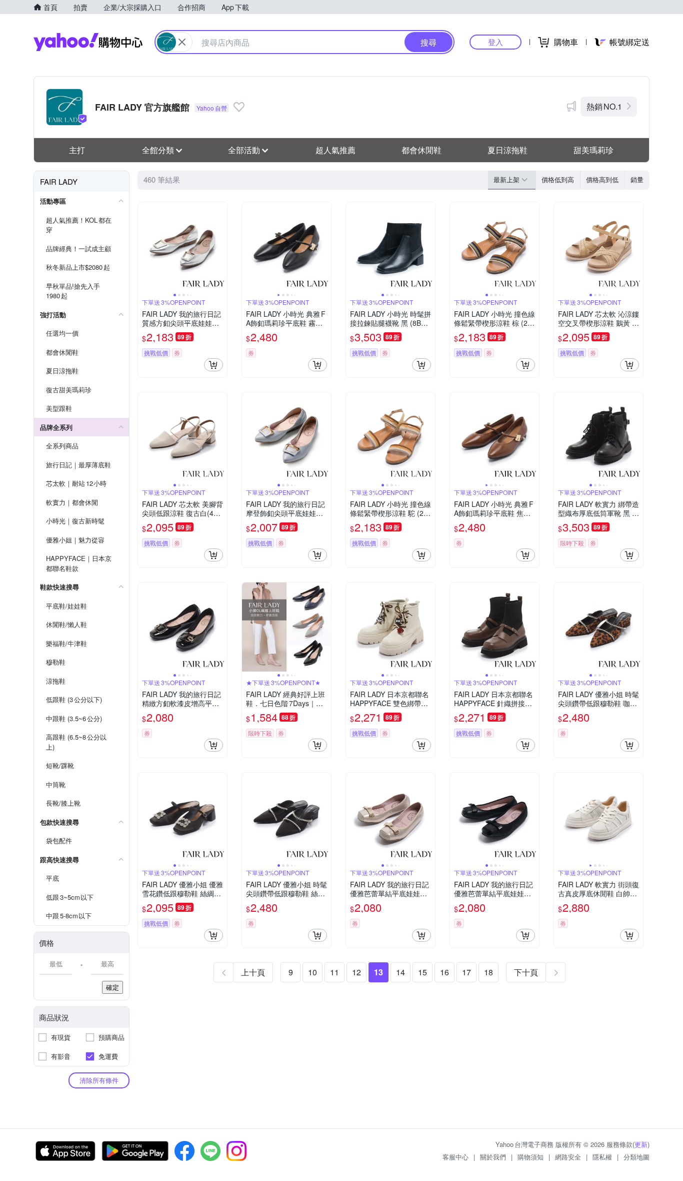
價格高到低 (602, 179)
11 (334, 972)
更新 (641, 1144)
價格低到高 (558, 179)
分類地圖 (637, 1156)
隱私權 (602, 1156)
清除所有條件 (99, 1080)
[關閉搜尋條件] (182, 42)
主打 (77, 150)
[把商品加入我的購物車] (213, 364)
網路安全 (568, 1156)
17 (466, 972)
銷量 (637, 179)
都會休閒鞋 (422, 150)
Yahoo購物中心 (88, 42)
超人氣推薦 (336, 150)
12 (356, 972)
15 (422, 972)
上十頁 (253, 972)
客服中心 (455, 1156)
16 (444, 972)
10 (312, 972)
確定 (112, 987)
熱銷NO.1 (604, 106)
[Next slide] (220, 246)
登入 (495, 42)
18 (488, 972)
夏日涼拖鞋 (508, 150)
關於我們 (493, 1156)
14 (400, 972)
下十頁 (526, 972)
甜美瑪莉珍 (594, 150)
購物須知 (531, 1156)
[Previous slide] (144, 246)
